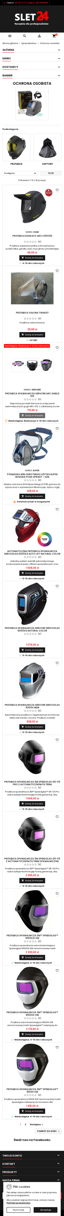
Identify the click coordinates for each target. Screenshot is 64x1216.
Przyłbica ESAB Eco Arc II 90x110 (32, 235)
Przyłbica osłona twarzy (32, 312)
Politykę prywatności (18, 1203)
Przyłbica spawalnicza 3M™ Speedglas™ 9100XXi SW (32, 937)
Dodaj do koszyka (32, 257)
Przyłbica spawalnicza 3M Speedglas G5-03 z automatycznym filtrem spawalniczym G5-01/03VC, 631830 (32, 861)
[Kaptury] (48, 147)
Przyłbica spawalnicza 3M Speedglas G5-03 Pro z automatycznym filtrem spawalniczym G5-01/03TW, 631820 (32, 784)
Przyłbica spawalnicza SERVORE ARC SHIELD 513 (32, 395)
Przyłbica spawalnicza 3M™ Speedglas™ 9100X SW (32, 1090)
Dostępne (20, 173)
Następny (37, 1124)
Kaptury (47, 164)
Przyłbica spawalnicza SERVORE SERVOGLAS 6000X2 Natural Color (32, 629)
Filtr (51, 173)
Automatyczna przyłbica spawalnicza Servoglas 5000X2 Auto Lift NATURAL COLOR (32, 552)
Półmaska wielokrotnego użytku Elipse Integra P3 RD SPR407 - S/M (32, 476)
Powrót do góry (48, 1131)
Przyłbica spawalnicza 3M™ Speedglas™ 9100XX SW (32, 1014)
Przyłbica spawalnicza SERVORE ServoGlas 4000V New (32, 706)
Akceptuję (45, 1209)
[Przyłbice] (16, 147)
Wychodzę (18, 1209)
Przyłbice (16, 164)
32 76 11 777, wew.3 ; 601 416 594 (31, 2)
